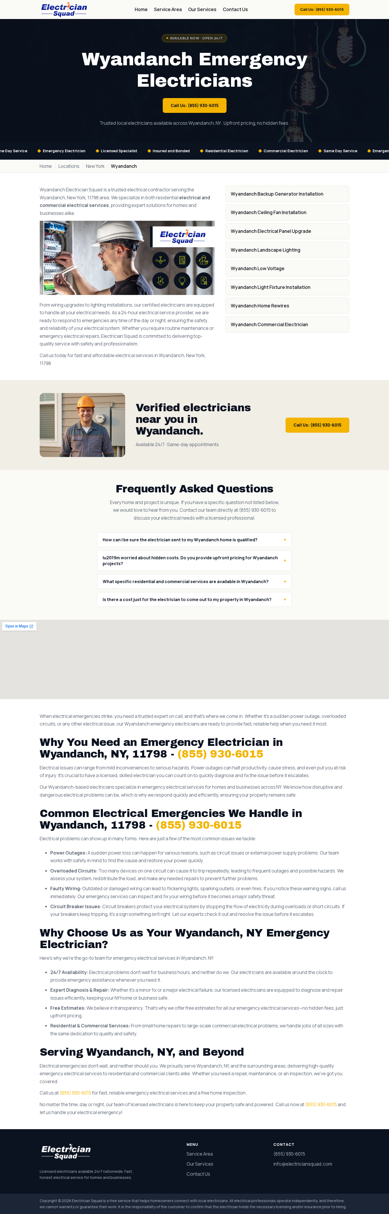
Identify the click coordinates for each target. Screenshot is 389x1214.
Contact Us (235, 9)
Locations (68, 166)
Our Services (202, 9)
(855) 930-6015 (220, 754)
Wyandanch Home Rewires (260, 306)
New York (95, 166)
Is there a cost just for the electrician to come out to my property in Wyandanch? (187, 599)
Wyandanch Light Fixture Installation (270, 287)
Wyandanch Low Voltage (257, 268)
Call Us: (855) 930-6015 (322, 9)
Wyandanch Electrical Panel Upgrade (271, 231)
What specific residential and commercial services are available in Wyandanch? (186, 581)
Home (141, 9)
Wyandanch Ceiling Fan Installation (268, 212)
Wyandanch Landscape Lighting (265, 250)
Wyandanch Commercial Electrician (269, 324)
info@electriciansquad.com (302, 1164)
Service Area (168, 9)
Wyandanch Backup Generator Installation (277, 194)
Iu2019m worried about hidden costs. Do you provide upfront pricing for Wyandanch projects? (190, 560)
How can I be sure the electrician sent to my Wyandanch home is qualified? (180, 540)
